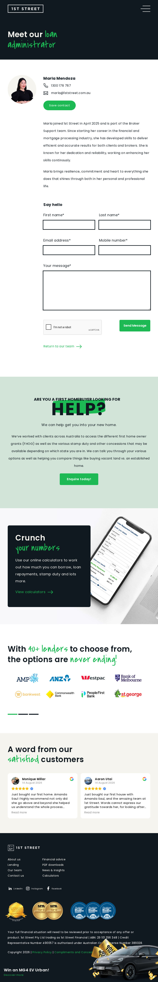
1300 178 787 (61, 85)
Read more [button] (19, 812)
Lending (13, 865)
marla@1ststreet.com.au (70, 93)
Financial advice (54, 859)
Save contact (59, 105)
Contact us (16, 876)
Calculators (50, 876)
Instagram (37, 888)
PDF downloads (53, 865)
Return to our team (58, 346)
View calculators (30, 591)
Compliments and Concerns (74, 952)
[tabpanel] (79, 686)
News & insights (53, 870)
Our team (15, 870)
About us (14, 859)
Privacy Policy (42, 952)
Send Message (135, 325)
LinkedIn (18, 888)
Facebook (57, 888)
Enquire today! (79, 479)
